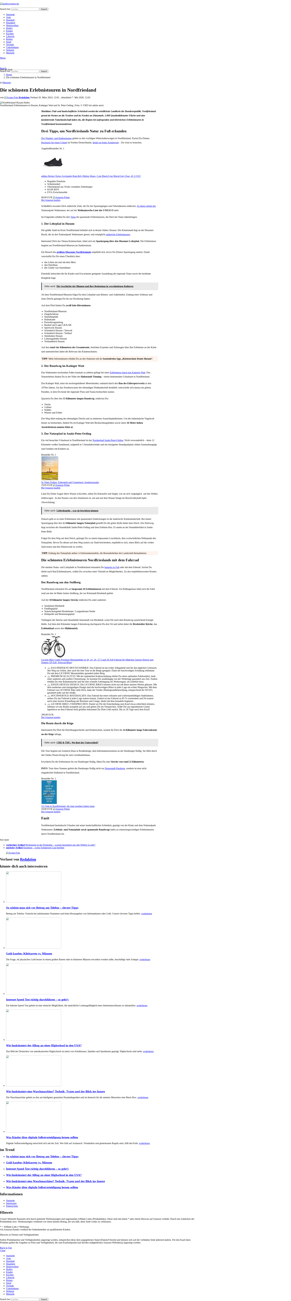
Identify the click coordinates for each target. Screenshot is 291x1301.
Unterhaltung (12, 47)
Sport (8, 42)
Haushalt (10, 20)
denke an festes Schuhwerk (106, 142)
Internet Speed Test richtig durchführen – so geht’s (37, 999)
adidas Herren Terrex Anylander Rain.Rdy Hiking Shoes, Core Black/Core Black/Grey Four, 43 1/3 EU (91, 176)
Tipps (73, 217)
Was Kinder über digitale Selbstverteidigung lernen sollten (42, 1137)
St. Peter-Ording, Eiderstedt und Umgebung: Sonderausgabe (70, 482)
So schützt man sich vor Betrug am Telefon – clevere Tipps (42, 907)
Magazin (10, 52)
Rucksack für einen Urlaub (54, 142)
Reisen (9, 39)
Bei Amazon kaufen (50, 200)
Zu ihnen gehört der (146, 206)
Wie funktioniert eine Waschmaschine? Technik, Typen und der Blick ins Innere (55, 1091)
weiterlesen (146, 913)
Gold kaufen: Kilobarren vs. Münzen (29, 953)
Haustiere (10, 22)
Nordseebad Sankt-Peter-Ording (107, 440)
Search (44, 9)
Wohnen (10, 50)
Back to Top (6, 1247)
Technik (10, 44)
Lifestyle (10, 36)
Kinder (9, 31)
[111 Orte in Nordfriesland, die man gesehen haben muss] (49, 803)
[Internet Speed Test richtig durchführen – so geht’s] (102, 979)
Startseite (10, 14)
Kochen (10, 33)
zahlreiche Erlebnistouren (118, 234)
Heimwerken (12, 25)
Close (2, 1250)
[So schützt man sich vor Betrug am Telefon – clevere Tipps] (102, 887)
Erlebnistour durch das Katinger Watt (127, 372)
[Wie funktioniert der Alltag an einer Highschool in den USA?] (102, 1025)
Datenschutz (12, 1206)
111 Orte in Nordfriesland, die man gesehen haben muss (68, 806)
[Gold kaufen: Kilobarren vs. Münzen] (102, 933)
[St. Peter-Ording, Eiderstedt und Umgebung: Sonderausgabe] (50, 479)
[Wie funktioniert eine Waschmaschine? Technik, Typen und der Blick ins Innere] (102, 1071)
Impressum (11, 1203)
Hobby (9, 28)
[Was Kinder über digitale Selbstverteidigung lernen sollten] (102, 1117)
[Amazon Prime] (61, 197)
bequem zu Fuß (111, 567)
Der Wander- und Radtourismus (56, 138)
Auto (8, 17)
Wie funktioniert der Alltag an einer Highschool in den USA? (44, 1045)
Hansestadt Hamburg (115, 768)
